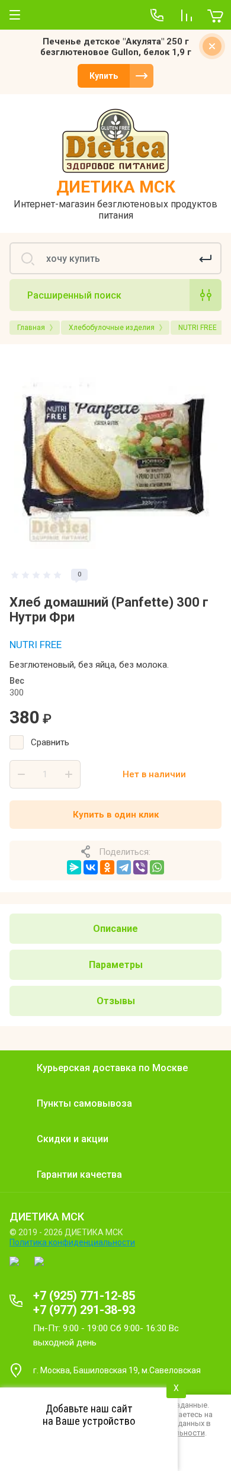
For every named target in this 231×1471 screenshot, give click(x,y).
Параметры (116, 964)
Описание (115, 928)
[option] (115, 455)
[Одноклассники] (107, 867)
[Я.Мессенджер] (74, 867)
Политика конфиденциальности (72, 1242)
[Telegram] (124, 867)
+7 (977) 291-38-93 (84, 1310)
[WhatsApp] (157, 867)
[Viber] (140, 867)
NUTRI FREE (35, 644)
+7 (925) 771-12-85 (84, 1296)
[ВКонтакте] (91, 867)
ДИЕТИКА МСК (115, 187)
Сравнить (50, 742)
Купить (103, 76)
